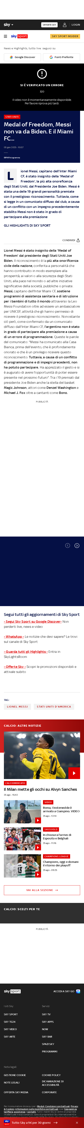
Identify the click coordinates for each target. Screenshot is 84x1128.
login (76, 24)
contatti (31, 1111)
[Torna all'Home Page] (19, 36)
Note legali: (10, 1066)
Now (45, 1029)
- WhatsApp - (14, 637)
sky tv (46, 1014)
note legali (11, 1082)
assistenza (19, 1111)
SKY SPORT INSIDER (65, 36)
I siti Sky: (9, 1006)
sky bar (47, 1036)
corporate (49, 1092)
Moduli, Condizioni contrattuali (53, 1106)
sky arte (9, 1036)
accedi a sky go (64, 991)
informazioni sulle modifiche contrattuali (36, 1109)
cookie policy (51, 1075)
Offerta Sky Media (16, 1092)
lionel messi (17, 706)
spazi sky (48, 1044)
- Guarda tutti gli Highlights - (26, 652)
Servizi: (46, 1006)
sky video (10, 1029)
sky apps (48, 1021)
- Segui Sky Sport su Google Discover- (33, 621)
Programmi (49, 1051)
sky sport (11, 1014)
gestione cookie (15, 1075)
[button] (77, 545)
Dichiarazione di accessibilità (52, 1083)
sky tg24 (10, 1021)
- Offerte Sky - (15, 667)
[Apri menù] (5, 36)
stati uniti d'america (54, 706)
